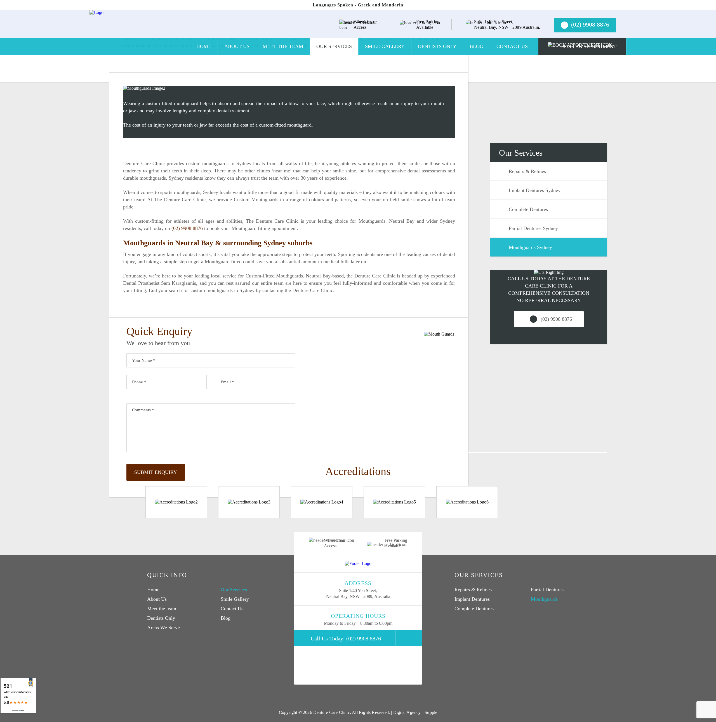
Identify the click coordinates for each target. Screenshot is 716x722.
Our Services (334, 46)
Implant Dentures (472, 599)
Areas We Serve (163, 627)
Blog (476, 46)
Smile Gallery (385, 46)
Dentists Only (437, 46)
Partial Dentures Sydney (533, 228)
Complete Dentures (528, 209)
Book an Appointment (588, 46)
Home (203, 46)
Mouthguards (544, 599)
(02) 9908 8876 (187, 228)
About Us (236, 46)
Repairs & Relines (527, 171)
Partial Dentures (547, 589)
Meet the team (283, 46)
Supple (431, 712)
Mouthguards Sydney (530, 247)
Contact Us (512, 46)
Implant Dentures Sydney (534, 190)
